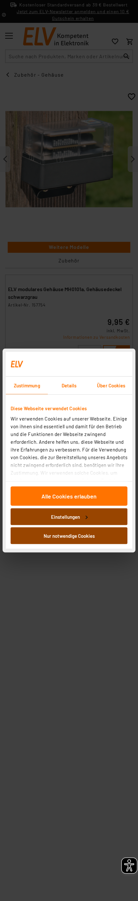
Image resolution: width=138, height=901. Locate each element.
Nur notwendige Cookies (69, 536)
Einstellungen (65, 516)
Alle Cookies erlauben (69, 496)
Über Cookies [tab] (111, 385)
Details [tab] (69, 385)
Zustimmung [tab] (27, 385)
